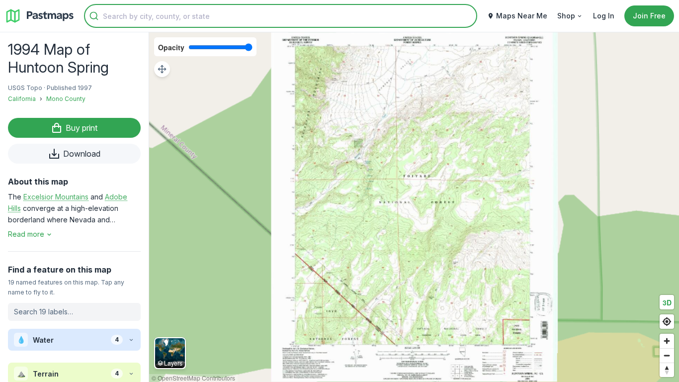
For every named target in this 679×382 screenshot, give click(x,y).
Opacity (171, 47)
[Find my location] (667, 321)
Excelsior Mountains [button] (55, 196)
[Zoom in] (667, 341)
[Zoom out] (667, 355)
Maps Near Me (521, 15)
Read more (26, 234)
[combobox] (280, 16)
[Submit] (94, 16)
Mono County (65, 98)
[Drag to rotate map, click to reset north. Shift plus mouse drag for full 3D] (667, 370)
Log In (603, 15)
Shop (566, 15)
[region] (414, 207)
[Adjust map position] (162, 69)
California (22, 98)
